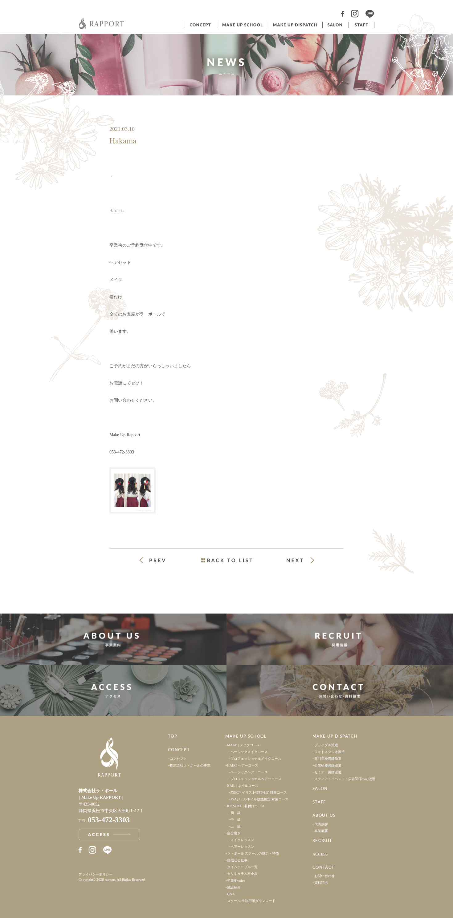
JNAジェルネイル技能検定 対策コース (259, 799)
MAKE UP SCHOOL (245, 737)
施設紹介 (234, 887)
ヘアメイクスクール (242, 25)
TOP (172, 737)
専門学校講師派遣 (327, 758)
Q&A (231, 894)
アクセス (113, 690)
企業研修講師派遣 (327, 765)
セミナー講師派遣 (327, 772)
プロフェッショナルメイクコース (256, 758)
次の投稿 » (300, 560)
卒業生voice (236, 880)
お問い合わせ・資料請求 (339, 690)
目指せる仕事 (237, 860)
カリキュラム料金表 (242, 874)
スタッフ (361, 25)
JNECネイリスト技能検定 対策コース (259, 792)
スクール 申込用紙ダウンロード (251, 901)
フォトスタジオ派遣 (329, 752)
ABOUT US (324, 816)
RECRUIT (322, 841)
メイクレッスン (242, 840)
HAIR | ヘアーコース (242, 765)
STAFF (319, 802)
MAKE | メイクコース (243, 745)
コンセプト (200, 25)
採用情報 (339, 639)
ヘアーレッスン (242, 846)
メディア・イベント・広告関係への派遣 (344, 779)
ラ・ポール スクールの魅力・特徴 (253, 853)
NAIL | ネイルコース (242, 785)
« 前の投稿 (158, 561)
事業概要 (321, 831)
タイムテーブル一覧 (242, 867)
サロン (335, 25)
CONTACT (323, 868)
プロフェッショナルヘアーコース (256, 779)
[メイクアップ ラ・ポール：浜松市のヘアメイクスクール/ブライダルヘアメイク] (102, 28)
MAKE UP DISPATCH (334, 737)
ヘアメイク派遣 (294, 25)
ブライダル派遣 (326, 745)
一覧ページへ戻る (226, 560)
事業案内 (113, 639)
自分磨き (234, 833)
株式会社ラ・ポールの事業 (190, 765)
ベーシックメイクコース (249, 752)
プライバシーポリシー (95, 874)
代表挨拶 (321, 824)
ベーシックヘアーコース (249, 772)
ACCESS (320, 854)
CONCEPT (179, 750)
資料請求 (321, 882)
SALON (320, 789)
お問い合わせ (324, 876)
